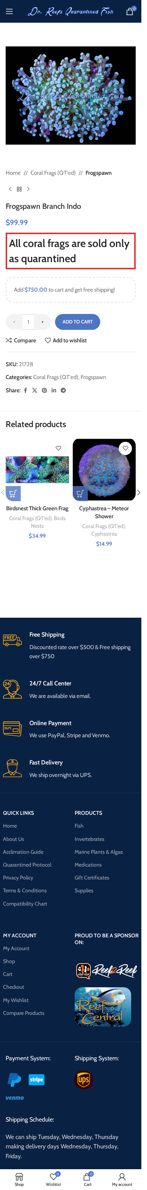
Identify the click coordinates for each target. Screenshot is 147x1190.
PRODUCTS (88, 812)
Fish (79, 825)
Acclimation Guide (23, 851)
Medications (88, 864)
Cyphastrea (104, 533)
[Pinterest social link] (44, 390)
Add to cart (78, 321)
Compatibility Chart (25, 903)
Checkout (13, 986)
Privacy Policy (18, 877)
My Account (16, 948)
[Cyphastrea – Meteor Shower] (104, 470)
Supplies (84, 890)
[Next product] (28, 189)
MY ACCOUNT (20, 935)
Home (13, 172)
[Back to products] (19, 189)
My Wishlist (16, 1000)
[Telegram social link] (63, 390)
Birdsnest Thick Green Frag (37, 508)
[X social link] (35, 390)
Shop (9, 961)
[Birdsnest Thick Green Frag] (37, 470)
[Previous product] (10, 189)
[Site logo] (71, 11)
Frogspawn (99, 172)
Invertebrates (89, 839)
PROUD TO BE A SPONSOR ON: (107, 939)
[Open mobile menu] (9, 11)
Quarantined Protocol (27, 864)
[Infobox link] (71, 646)
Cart (7, 974)
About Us (13, 839)
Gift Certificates (92, 877)
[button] (13, 493)
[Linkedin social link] (53, 390)
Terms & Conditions (25, 890)
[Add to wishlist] (58, 448)
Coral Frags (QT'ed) (53, 172)
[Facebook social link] (25, 390)
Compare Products (23, 1013)
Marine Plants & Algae (99, 851)
